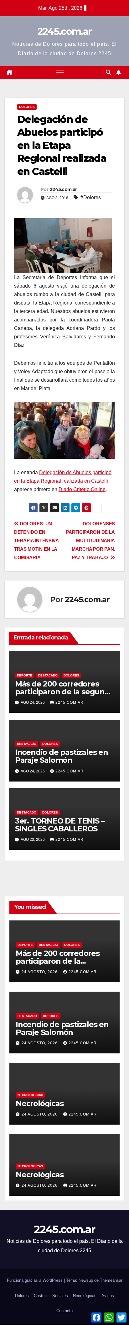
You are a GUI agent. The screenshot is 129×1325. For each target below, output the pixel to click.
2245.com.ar (64, 31)
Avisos (107, 1295)
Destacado (48, 675)
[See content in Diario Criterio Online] (63, 245)
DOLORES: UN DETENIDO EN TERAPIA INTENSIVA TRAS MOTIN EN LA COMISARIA (36, 540)
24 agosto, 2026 (40, 972)
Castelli (40, 1295)
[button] (108, 72)
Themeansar (111, 1280)
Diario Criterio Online (82, 489)
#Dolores (90, 197)
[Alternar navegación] (60, 72)
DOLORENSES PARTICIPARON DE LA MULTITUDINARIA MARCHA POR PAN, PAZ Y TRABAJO (90, 540)
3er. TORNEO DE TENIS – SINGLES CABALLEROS (60, 824)
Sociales (60, 1295)
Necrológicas (30, 1095)
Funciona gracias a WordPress (35, 1280)
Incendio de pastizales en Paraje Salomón (61, 756)
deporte (24, 675)
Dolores (27, 107)
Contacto (64, 1310)
